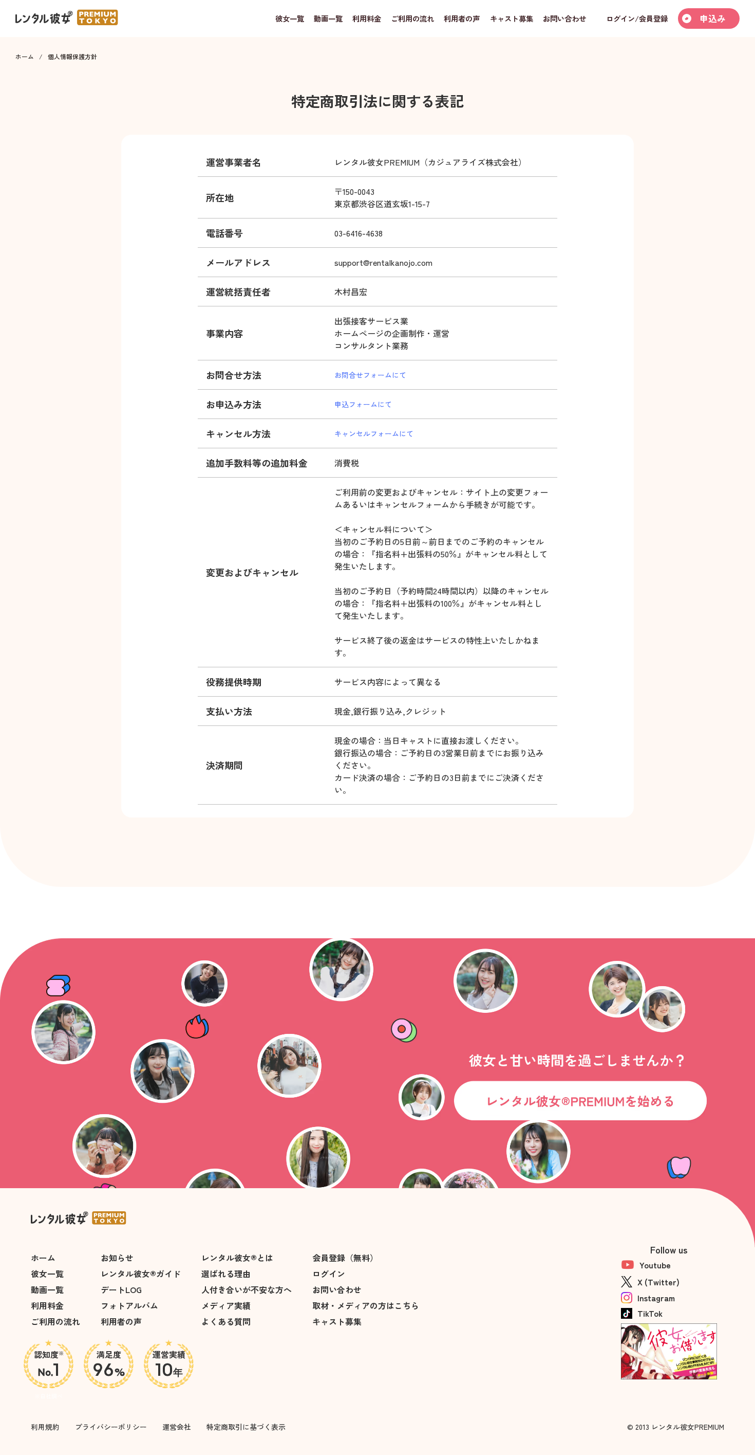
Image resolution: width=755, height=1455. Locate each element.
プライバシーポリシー (111, 1427)
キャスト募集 (337, 1321)
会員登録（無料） (345, 1257)
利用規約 (45, 1427)
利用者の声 (121, 1321)
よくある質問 (226, 1321)
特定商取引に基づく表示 (246, 1427)
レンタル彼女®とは (237, 1257)
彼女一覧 (47, 1273)
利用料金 (47, 1305)
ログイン (328, 1273)
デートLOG (121, 1289)
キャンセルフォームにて (373, 433)
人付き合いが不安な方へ (246, 1289)
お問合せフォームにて (370, 375)
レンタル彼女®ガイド (141, 1273)
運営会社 (176, 1427)
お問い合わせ (337, 1289)
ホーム (24, 56)
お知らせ (117, 1257)
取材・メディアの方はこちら (365, 1305)
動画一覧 (47, 1289)
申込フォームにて (363, 404)
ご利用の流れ (55, 1321)
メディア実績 (226, 1305)
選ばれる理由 (226, 1273)
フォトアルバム (129, 1305)
